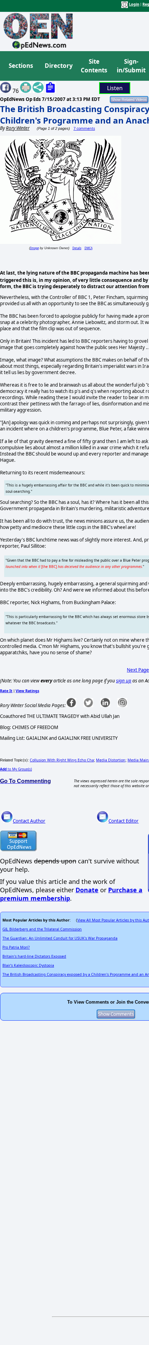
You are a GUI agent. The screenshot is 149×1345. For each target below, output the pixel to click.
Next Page (138, 670)
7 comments (84, 128)
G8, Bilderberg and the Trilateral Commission (42, 929)
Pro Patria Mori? (16, 947)
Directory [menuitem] (58, 66)
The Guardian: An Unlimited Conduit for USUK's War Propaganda (59, 938)
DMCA (89, 248)
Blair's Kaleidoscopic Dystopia (28, 965)
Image (34, 248)
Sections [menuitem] (21, 66)
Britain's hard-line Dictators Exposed (34, 956)
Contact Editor (123, 821)
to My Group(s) (16, 769)
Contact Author (29, 821)
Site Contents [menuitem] (94, 65)
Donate (87, 890)
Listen (115, 88)
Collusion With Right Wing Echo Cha (62, 760)
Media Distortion (110, 760)
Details (76, 248)
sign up (123, 681)
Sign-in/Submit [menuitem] (130, 65)
